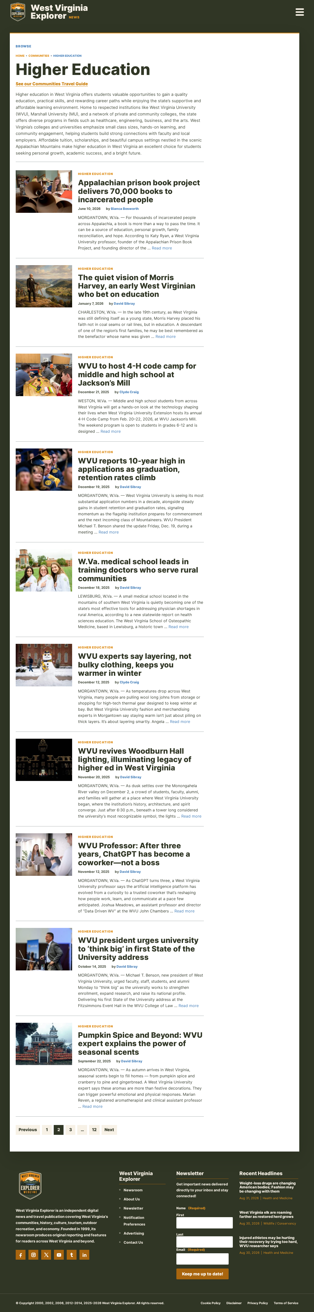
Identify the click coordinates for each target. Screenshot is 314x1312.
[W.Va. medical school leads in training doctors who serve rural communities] (44, 570)
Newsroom (133, 1190)
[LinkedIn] (84, 1255)
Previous (28, 1129)
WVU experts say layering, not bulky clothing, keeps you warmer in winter (134, 664)
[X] (46, 1255)
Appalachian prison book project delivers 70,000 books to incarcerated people (139, 191)
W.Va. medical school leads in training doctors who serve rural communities (138, 570)
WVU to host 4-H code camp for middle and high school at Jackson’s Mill (137, 374)
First (180, 1215)
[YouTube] (59, 1255)
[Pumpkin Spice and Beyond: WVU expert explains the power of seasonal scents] (44, 1044)
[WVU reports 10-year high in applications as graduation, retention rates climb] (44, 469)
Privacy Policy (258, 1303)
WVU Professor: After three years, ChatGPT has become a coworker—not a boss (134, 854)
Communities (38, 56)
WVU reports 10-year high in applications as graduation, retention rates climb (131, 469)
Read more (162, 247)
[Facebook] (21, 1255)
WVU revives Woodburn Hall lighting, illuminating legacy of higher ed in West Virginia (134, 759)
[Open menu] (300, 12)
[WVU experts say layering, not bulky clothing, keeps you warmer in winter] (44, 665)
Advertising (134, 1233)
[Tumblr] (72, 1255)
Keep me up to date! (202, 1273)
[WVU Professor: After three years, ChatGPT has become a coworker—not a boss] (44, 854)
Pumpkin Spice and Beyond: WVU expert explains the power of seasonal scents (140, 1043)
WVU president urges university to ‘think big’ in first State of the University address (138, 949)
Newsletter (133, 1208)
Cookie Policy (211, 1303)
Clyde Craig (129, 392)
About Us (132, 1199)
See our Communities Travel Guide (52, 83)
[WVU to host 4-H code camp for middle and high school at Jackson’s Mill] (44, 375)
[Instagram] (33, 1255)
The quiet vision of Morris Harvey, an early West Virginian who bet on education (136, 286)
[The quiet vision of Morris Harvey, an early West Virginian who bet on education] (44, 286)
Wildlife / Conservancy (279, 1223)
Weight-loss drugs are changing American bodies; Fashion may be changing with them (267, 1187)
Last (179, 1234)
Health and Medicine (277, 1198)
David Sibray (124, 303)
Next (109, 1129)
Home (20, 56)
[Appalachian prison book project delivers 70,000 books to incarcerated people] (44, 191)
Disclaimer (234, 1303)
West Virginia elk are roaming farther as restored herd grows (266, 1214)
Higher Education (95, 174)
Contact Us (133, 1242)
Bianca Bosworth (125, 209)
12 (94, 1129)
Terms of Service (286, 1303)
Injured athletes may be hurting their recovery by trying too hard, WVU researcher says (268, 1242)
